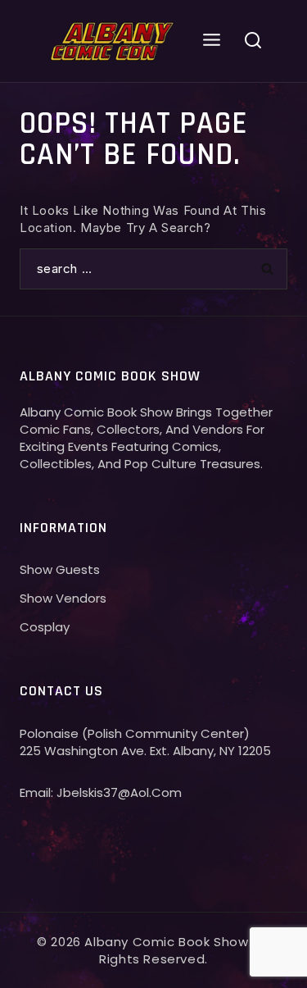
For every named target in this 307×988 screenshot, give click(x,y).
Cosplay (45, 626)
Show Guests (60, 569)
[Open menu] (212, 40)
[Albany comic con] (113, 40)
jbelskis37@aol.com (119, 792)
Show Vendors (63, 598)
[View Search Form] (253, 41)
